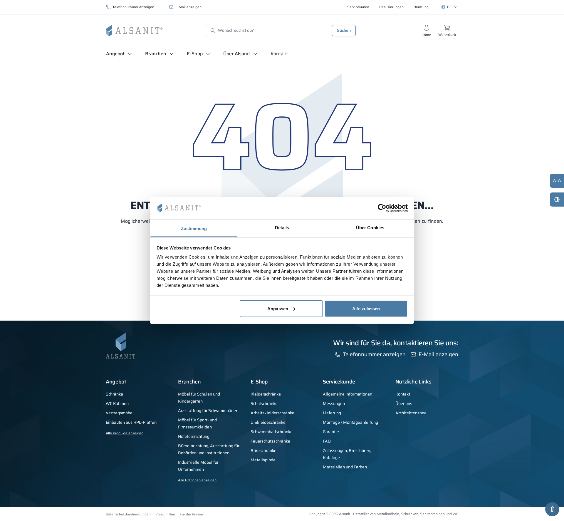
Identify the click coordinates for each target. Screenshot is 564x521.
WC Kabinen (117, 403)
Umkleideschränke (268, 422)
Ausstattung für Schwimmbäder (207, 410)
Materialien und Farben (345, 467)
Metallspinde (263, 460)
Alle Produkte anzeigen (124, 433)
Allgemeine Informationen (347, 394)
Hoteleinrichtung (193, 436)
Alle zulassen (366, 308)
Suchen (344, 30)
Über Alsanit (236, 53)
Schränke (114, 394)
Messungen (334, 403)
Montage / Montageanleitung (350, 422)
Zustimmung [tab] (194, 228)
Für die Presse (191, 514)
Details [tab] (282, 227)
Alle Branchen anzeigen (197, 480)
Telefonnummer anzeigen (133, 7)
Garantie (331, 431)
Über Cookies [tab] (370, 227)
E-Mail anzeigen (188, 7)
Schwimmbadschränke (272, 431)
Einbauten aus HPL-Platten (131, 422)
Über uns (403, 403)
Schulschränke (264, 403)
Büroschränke (263, 450)
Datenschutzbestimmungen (128, 514)
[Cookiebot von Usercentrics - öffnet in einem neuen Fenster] (382, 208)
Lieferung (332, 413)
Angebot (115, 53)
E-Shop (195, 53)
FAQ (327, 441)
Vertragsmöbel (120, 413)
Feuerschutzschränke (270, 441)
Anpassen (277, 308)
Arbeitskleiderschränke (272, 413)
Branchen (155, 53)
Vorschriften (165, 514)
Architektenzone (411, 413)
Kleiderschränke (266, 394)
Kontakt (279, 53)
